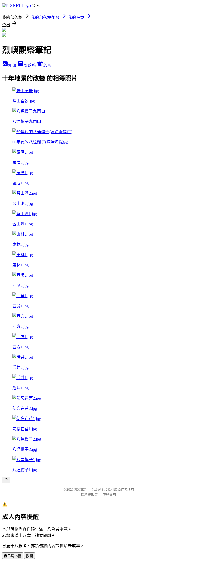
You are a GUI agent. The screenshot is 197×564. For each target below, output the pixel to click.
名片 (47, 65)
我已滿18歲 (12, 556)
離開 (29, 556)
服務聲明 (109, 495)
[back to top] (6, 480)
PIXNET (80, 490)
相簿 (12, 65)
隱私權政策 (89, 495)
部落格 (30, 65)
